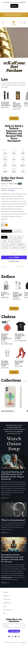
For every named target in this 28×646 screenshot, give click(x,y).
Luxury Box (17, 231)
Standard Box (6, 231)
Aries (4, 237)
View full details (21, 266)
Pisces (23, 247)
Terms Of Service (7, 610)
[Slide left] (10, 114)
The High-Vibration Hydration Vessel (5, 363)
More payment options (14, 261)
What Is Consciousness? (13, 520)
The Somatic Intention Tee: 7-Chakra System (20, 336)
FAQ (4, 613)
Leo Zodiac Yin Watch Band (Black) (6, 104)
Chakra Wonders (11, 642)
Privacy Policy (6, 599)
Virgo (18, 240)
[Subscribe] (23, 625)
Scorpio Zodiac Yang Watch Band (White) (17, 295)
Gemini (19, 237)
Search (5, 606)
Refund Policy (6, 602)
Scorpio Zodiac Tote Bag (5, 294)
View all (14, 118)
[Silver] (2, 225)
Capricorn (5, 247)
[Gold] (6, 225)
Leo (4, 79)
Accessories (7, 411)
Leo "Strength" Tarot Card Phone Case (17, 105)
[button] (3, 22)
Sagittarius (21, 244)
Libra (4, 244)
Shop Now (14, 6)
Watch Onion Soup (14, 443)
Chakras (8, 316)
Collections (11, 380)
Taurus (12, 237)
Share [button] (4, 266)
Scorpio (12, 244)
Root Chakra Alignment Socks (19, 362)
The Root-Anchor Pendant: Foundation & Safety (6, 337)
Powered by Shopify (19, 642)
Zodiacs (8, 276)
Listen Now (4, 498)
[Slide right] (17, 114)
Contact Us (6, 595)
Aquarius (14, 247)
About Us (5, 592)
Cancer (5, 240)
